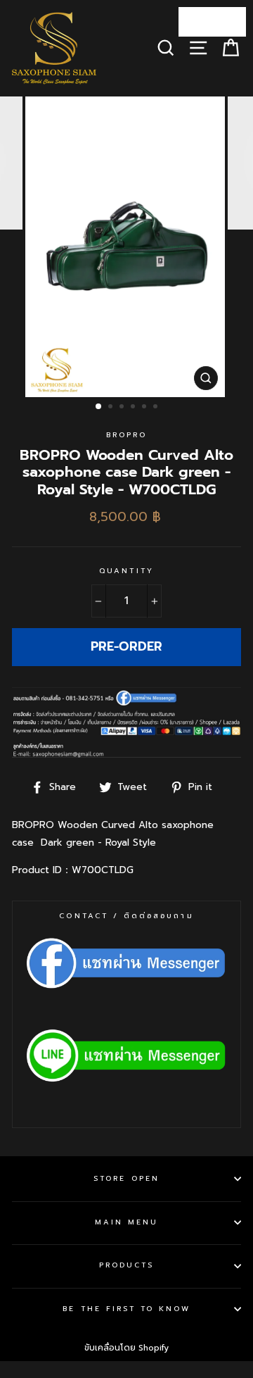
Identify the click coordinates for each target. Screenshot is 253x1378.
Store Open (126, 1178)
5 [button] (145, 407)
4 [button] (134, 407)
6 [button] (156, 407)
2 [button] (111, 407)
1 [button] (99, 407)
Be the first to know (126, 1308)
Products (126, 1265)
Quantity (126, 570)
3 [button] (122, 407)
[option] (126, 246)
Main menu (127, 1222)
